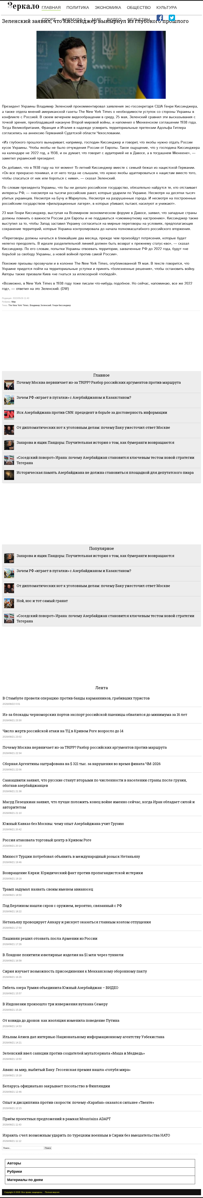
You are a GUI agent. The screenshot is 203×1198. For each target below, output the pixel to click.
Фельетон (138, 19)
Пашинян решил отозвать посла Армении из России (50, 938)
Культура (166, 7)
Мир (96, 19)
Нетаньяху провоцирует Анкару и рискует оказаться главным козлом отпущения (77, 922)
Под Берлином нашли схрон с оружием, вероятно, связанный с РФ (62, 905)
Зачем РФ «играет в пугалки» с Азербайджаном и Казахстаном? (74, 397)
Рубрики (14, 1171)
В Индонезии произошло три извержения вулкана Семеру (55, 1004)
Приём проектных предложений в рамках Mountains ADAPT (57, 1118)
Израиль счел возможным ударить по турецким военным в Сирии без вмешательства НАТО (86, 1135)
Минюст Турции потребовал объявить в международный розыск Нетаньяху (71, 856)
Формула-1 (74, 19)
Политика (77, 7)
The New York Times (18, 305)
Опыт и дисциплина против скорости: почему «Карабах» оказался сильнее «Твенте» (78, 1102)
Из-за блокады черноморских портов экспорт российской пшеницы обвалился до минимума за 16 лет (95, 714)
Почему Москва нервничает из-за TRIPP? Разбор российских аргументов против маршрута (99, 382)
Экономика (108, 7)
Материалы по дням (25, 1180)
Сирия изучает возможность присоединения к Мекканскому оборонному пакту (75, 971)
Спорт (49, 19)
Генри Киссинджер (61, 305)
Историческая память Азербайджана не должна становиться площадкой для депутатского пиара (105, 472)
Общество (139, 7)
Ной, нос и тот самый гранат (42, 600)
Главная (51, 7)
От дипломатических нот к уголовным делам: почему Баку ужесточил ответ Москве (93, 427)
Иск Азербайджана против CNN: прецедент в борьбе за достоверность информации (92, 412)
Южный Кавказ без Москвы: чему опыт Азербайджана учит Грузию (63, 823)
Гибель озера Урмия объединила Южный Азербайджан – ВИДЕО (60, 987)
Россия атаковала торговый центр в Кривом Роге (47, 840)
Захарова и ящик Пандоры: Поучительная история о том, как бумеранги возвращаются (95, 442)
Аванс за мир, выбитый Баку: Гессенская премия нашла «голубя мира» (66, 1069)
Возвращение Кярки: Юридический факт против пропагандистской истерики (73, 872)
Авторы (14, 1163)
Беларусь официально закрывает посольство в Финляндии (56, 1086)
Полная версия (52, 1192)
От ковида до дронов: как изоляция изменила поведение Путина (61, 1020)
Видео (114, 19)
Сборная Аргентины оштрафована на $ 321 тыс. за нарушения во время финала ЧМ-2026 (82, 763)
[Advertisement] (101, 340)
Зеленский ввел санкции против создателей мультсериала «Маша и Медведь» (74, 1053)
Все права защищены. (32, 1192)
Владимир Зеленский (40, 305)
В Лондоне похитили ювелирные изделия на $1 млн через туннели (63, 954)
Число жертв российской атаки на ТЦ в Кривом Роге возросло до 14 (63, 731)
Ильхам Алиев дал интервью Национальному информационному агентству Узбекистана (83, 1036)
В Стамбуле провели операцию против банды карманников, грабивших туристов (76, 698)
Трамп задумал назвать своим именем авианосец (48, 889)
